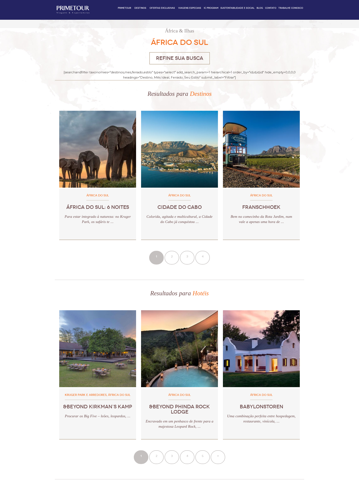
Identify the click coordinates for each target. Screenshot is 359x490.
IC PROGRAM (211, 8)
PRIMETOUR (124, 8)
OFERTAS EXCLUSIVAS (162, 8)
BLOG (260, 8)
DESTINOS (140, 8)
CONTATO (270, 8)
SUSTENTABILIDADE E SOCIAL (237, 8)
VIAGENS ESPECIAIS (189, 8)
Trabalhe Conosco (290, 8)
